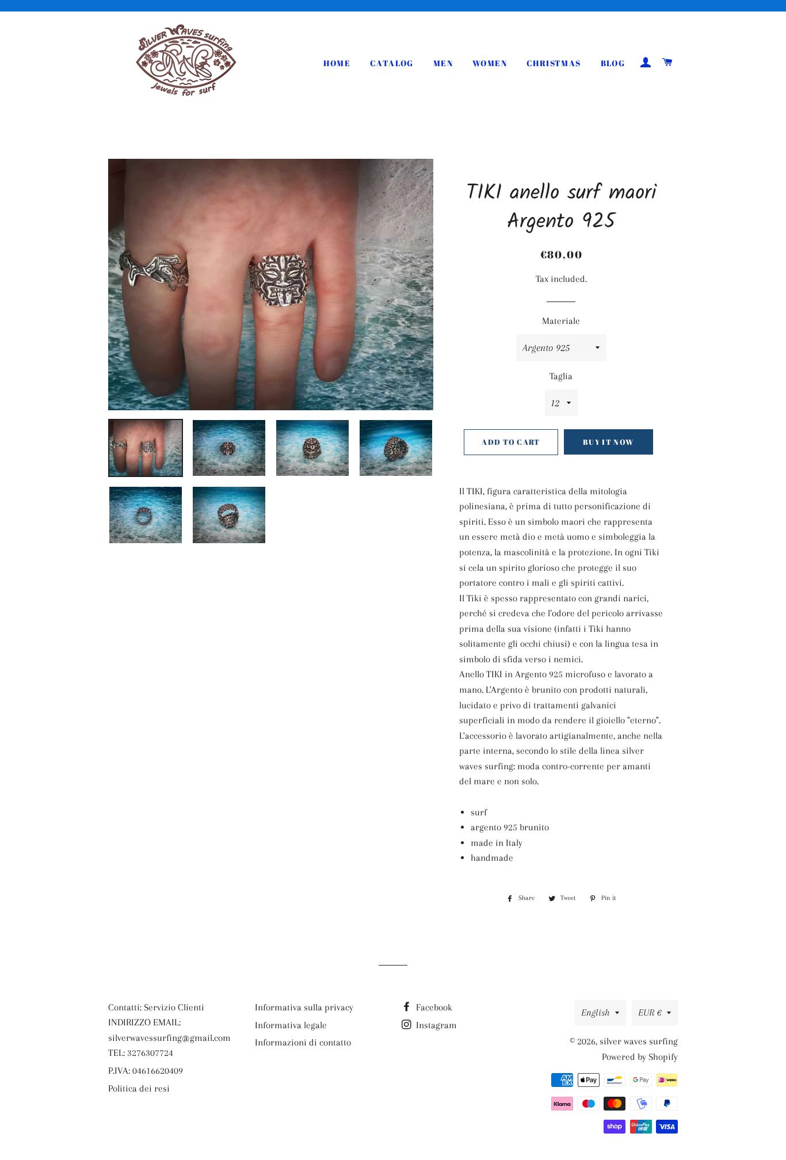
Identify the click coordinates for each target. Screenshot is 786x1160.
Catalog (392, 63)
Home (336, 63)
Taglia (561, 376)
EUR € (649, 1012)
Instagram (435, 1025)
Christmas (553, 63)
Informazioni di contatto (303, 1042)
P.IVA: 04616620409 (145, 1070)
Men (443, 63)
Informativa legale (291, 1025)
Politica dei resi (139, 1088)
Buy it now (608, 442)
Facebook (433, 1007)
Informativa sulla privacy (304, 1007)
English (595, 1012)
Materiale (561, 320)
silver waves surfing (639, 1041)
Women (489, 63)
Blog (613, 63)
